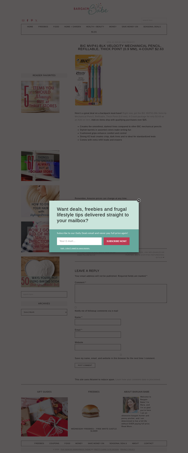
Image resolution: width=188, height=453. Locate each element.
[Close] (138, 200)
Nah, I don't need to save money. (75, 248)
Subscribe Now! (117, 241)
